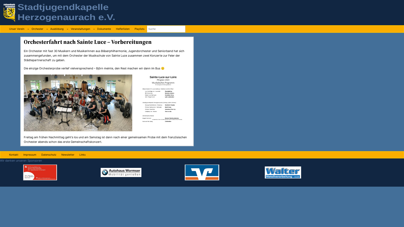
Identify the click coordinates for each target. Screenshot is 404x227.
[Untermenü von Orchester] (47, 29)
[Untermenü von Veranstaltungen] (94, 29)
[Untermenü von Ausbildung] (67, 29)
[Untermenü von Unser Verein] (28, 29)
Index (3, 184)
